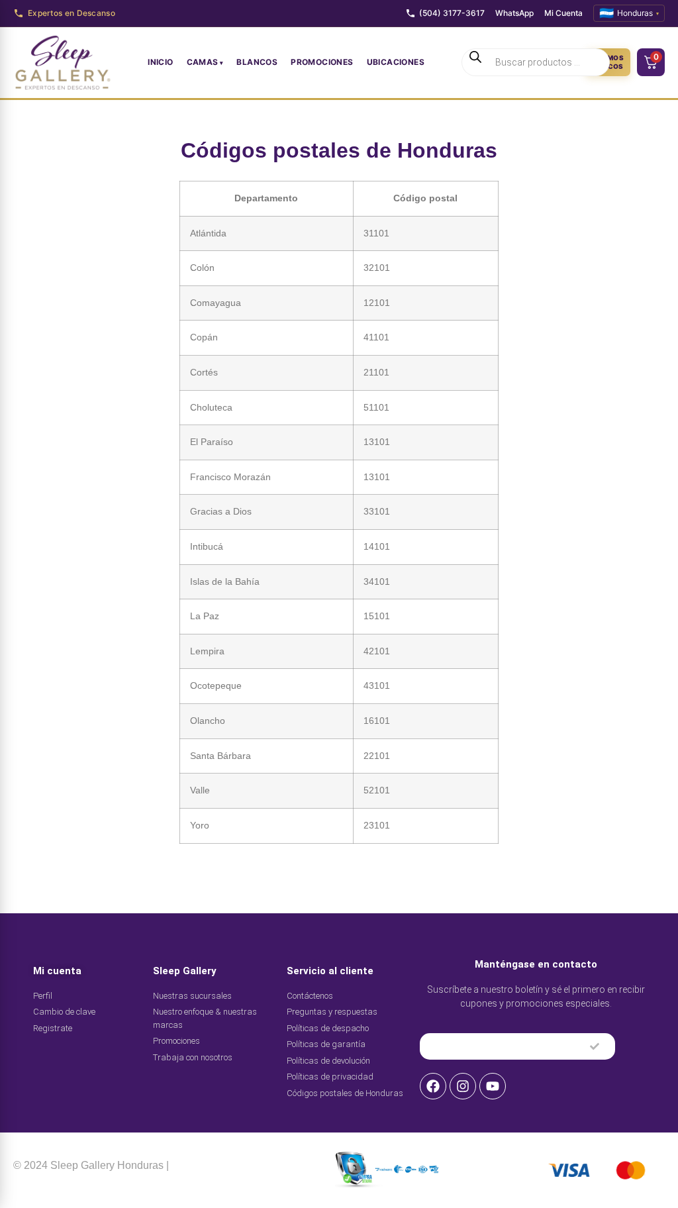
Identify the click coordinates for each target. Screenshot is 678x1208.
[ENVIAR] (594, 1046)
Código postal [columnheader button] (425, 198)
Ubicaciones (395, 62)
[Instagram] (463, 1086)
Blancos (256, 62)
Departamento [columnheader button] (266, 198)
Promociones (322, 62)
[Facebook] (433, 1086)
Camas (202, 62)
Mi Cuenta (563, 13)
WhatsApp (514, 13)
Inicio (160, 62)
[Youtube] (492, 1086)
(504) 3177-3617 (452, 13)
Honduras (629, 13)
